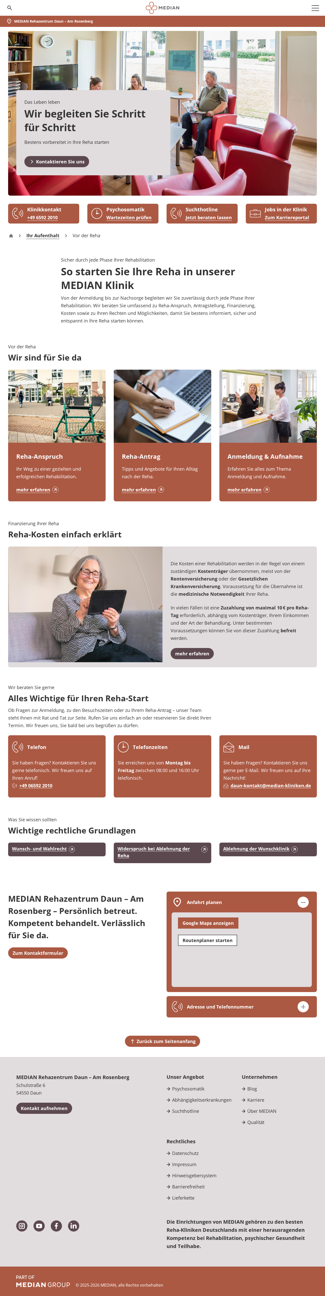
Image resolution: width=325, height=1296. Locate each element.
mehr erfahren (33, 490)
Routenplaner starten (208, 940)
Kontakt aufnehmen (44, 1108)
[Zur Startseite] (162, 8)
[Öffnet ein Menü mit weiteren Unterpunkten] (315, 7)
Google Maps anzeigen (208, 923)
